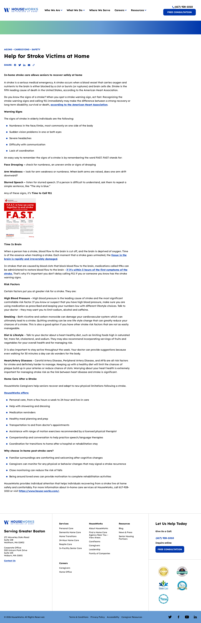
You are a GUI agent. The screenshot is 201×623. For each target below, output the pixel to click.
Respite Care (65, 544)
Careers (119, 10)
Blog (121, 528)
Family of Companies (99, 553)
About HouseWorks (98, 528)
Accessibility (113, 617)
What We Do (74, 10)
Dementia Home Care (70, 532)
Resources (137, 10)
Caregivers (94, 545)
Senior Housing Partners (126, 537)
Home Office (65, 572)
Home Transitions (67, 536)
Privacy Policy (98, 617)
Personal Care (66, 528)
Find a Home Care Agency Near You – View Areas (98, 535)
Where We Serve (99, 10)
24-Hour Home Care (69, 540)
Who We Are (52, 10)
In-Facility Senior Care (70, 548)
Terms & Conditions (78, 617)
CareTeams (94, 541)
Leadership (94, 549)
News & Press (125, 532)
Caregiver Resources (131, 617)
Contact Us (9, 560)
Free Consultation (179, 12)
